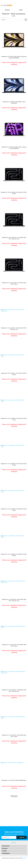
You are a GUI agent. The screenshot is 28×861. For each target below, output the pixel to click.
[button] (14, 846)
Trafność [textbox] (3, 19)
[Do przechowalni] (26, 65)
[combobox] (14, 20)
